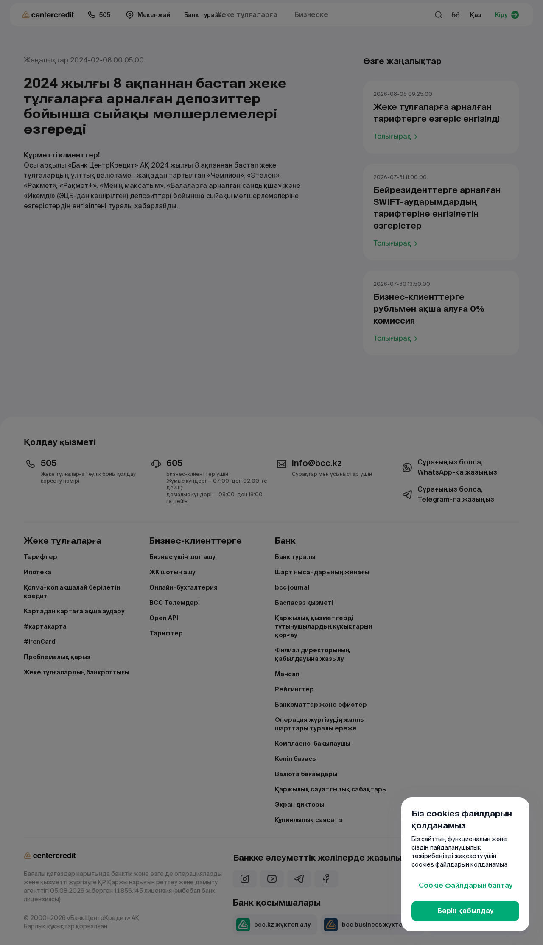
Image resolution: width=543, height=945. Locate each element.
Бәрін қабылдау (465, 910)
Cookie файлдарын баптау (465, 885)
